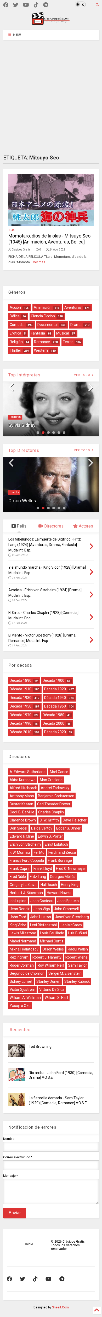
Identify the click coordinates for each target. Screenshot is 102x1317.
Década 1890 (20, 680)
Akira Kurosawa (23, 780)
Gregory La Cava (23, 885)
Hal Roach (49, 885)
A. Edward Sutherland (28, 772)
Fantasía (38, 333)
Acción (15, 307)
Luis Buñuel (77, 933)
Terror (68, 342)
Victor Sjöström (22, 989)
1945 (11, 230)
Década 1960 (55, 706)
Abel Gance (58, 772)
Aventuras (73, 307)
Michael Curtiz (52, 941)
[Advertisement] (51, 93)
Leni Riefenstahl (43, 925)
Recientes (19, 1029)
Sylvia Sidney (22, 425)
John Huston (40, 917)
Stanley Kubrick (77, 981)
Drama (76, 325)
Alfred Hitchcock (23, 788)
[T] (45, 5)
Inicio (29, 1244)
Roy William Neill (51, 965)
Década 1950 (20, 706)
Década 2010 (20, 732)
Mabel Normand (23, 941)
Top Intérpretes (24, 374)
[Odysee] (26, 5)
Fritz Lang (38, 877)
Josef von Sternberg (72, 917)
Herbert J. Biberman (26, 893)
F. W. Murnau (20, 852)
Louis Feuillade (52, 933)
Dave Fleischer (75, 820)
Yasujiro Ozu (20, 1006)
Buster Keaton (21, 804)
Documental (47, 325)
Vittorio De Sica (51, 989)
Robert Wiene (76, 957)
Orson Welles (22, 500)
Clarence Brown (23, 820)
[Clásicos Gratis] (51, 23)
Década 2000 (53, 723)
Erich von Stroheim (25, 844)
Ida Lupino (18, 901)
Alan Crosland (51, 780)
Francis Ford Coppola (27, 860)
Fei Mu (39, 852)
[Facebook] (5, 5)
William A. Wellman (25, 997)
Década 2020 (55, 732)
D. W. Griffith (49, 820)
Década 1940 (55, 698)
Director (14, 492)
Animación (43, 307)
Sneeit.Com (60, 1307)
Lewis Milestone (23, 933)
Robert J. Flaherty (46, 957)
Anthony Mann (22, 796)
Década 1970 (20, 715)
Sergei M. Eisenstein (65, 973)
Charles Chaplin (51, 812)
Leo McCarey (71, 925)
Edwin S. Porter (50, 836)
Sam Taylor (77, 965)
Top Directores (23, 450)
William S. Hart (56, 997)
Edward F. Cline (22, 836)
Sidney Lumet (21, 981)
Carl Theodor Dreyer (53, 804)
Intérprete (15, 416)
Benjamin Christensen (56, 796)
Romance (42, 342)
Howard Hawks (59, 893)
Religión (16, 342)
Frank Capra (20, 868)
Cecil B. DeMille (22, 812)
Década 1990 (20, 723)
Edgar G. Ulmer (68, 828)
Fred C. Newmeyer (71, 868)
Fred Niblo (18, 877)
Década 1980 (53, 715)
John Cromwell (66, 909)
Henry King (69, 885)
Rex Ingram (19, 957)
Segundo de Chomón (27, 973)
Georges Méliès (62, 877)
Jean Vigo (41, 909)
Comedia (17, 325)
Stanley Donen (48, 981)
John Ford (18, 917)
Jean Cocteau (41, 901)
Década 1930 (20, 698)
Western (41, 350)
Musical (62, 333)
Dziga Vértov (41, 828)
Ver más (39, 262)
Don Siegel (18, 828)
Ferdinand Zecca (62, 852)
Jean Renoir (20, 909)
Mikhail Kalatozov (24, 949)
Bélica (15, 316)
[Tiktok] (36, 5)
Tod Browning (40, 1046)
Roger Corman (22, 965)
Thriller (15, 350)
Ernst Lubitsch (56, 844)
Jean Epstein (68, 901)
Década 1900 (53, 680)
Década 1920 (55, 689)
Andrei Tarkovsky (55, 788)
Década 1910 (20, 689)
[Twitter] (15, 5)
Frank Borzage (60, 860)
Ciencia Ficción (43, 316)
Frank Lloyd (42, 868)
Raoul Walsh (78, 949)
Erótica (15, 333)
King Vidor (18, 925)
